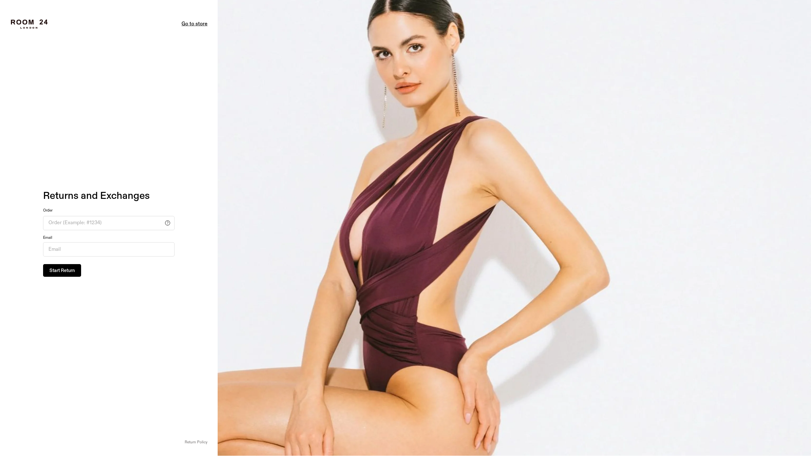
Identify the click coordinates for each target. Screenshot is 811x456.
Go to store (195, 24)
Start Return (62, 270)
